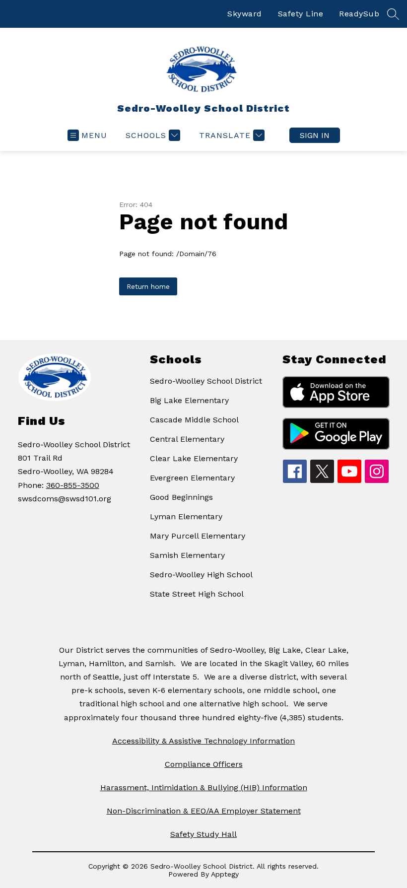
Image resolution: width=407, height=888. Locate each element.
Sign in (315, 135)
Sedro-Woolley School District (206, 381)
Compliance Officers (204, 764)
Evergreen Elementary (192, 477)
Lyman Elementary (186, 516)
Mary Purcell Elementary (197, 536)
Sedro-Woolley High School (201, 574)
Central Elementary (187, 439)
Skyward (244, 13)
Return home (148, 286)
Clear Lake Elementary (194, 458)
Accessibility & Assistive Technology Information (203, 741)
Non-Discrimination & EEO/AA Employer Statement (204, 811)
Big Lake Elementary (189, 400)
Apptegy (225, 874)
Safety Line (301, 13)
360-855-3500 (72, 485)
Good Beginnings (181, 497)
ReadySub (359, 13)
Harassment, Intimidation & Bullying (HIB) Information (203, 787)
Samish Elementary (187, 555)
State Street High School (197, 594)
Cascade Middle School (194, 419)
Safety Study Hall (203, 834)
